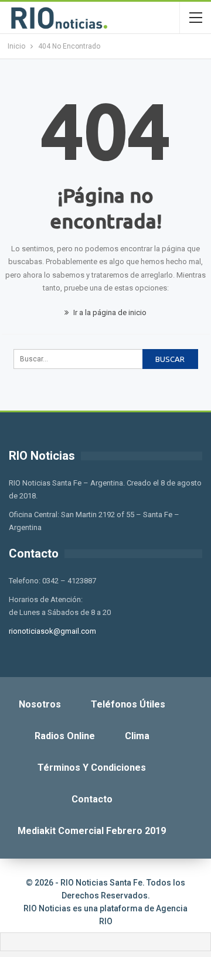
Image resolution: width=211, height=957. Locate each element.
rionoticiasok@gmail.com (52, 631)
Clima (137, 735)
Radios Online (65, 735)
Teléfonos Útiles (128, 704)
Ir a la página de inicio (109, 312)
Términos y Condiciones (92, 767)
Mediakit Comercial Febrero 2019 (92, 830)
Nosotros (40, 704)
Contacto (92, 799)
